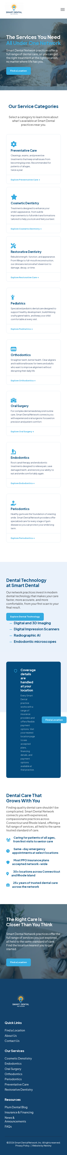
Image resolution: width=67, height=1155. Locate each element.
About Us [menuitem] (11, 1035)
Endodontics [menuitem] (13, 1063)
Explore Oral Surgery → (22, 431)
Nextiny (48, 1145)
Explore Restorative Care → (25, 277)
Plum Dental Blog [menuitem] (16, 1107)
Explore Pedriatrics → (22, 329)
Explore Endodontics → (23, 483)
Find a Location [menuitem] (15, 1030)
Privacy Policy (22, 1145)
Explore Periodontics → (23, 538)
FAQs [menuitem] (8, 1126)
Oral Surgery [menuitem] (13, 1069)
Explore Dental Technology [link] (25, 616)
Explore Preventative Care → (25, 179)
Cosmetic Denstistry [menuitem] (18, 1058)
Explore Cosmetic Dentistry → (26, 229)
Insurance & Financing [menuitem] (19, 1112)
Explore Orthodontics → (23, 380)
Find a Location (54, 719)
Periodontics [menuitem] (13, 1079)
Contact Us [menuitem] (12, 1040)
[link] (14, 9)
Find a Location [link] (18, 70)
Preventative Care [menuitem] (17, 1084)
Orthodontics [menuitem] (13, 1074)
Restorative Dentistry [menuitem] (19, 1089)
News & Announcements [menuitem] (15, 1119)
